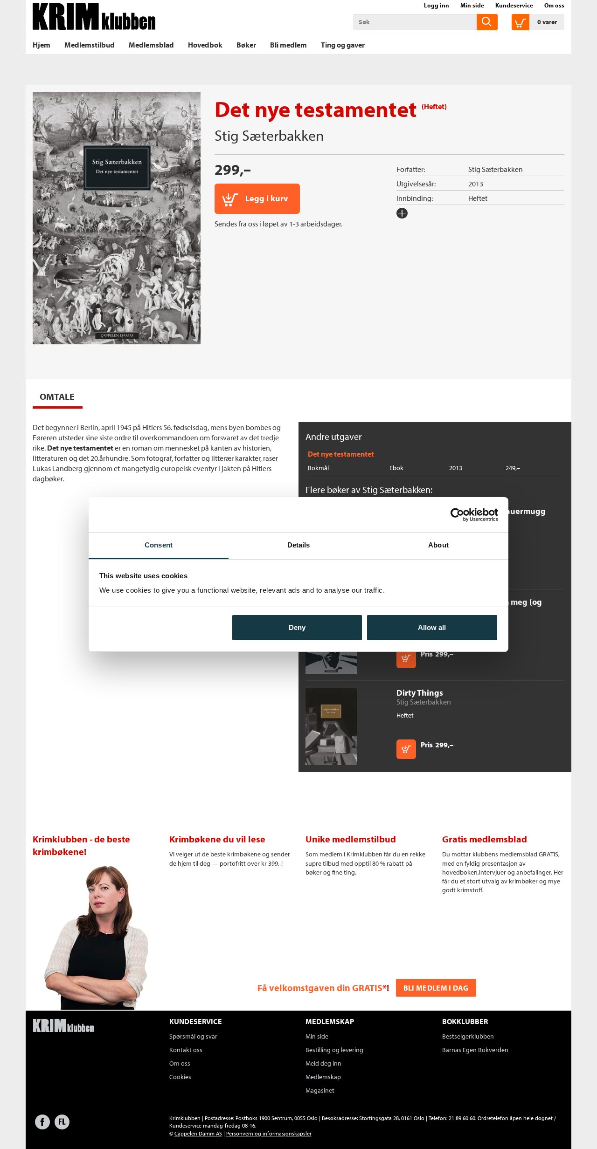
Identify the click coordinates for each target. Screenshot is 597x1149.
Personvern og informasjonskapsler (269, 1133)
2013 (475, 183)
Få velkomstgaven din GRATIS (319, 987)
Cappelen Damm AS (198, 1133)
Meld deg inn (323, 1063)
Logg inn (436, 5)
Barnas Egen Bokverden (475, 1050)
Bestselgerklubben (468, 1036)
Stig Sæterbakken (269, 135)
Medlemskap (323, 1077)
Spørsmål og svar (193, 1036)
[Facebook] (42, 1126)
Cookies (180, 1077)
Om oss (554, 5)
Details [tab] (298, 545)
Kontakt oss (185, 1050)
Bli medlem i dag (436, 987)
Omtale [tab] (57, 396)
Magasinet (319, 1090)
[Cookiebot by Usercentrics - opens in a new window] (457, 515)
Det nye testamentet (341, 453)
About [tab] (438, 545)
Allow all (432, 627)
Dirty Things (419, 692)
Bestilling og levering (334, 1050)
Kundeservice (514, 5)
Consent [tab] (159, 545)
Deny (297, 627)
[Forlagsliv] (62, 1126)
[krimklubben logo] (63, 1026)
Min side (472, 5)
